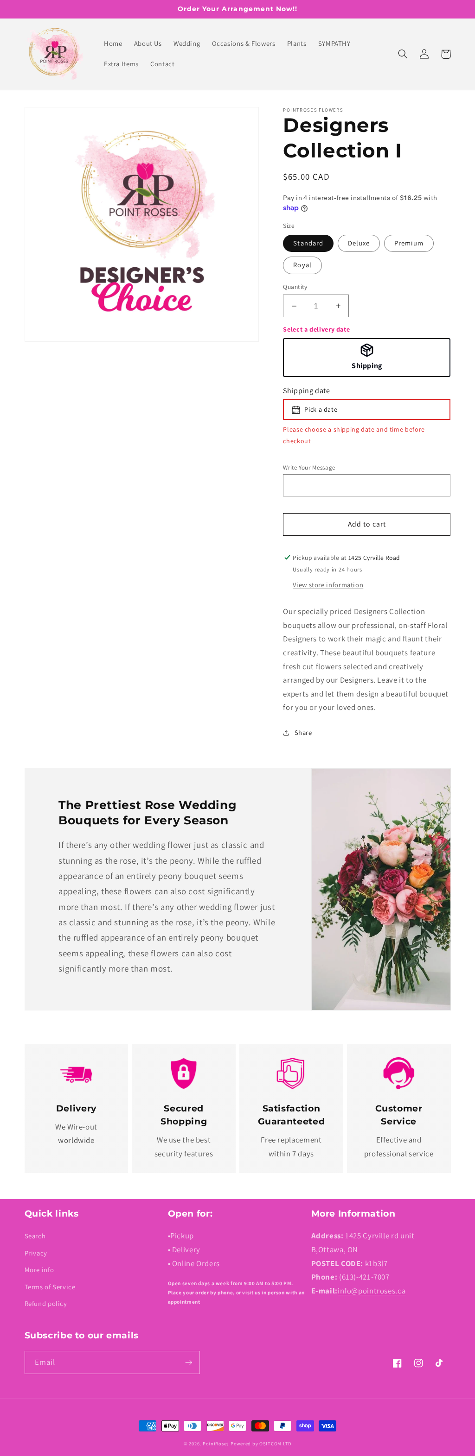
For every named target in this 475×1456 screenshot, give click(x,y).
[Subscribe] (188, 1362)
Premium (409, 242)
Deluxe (359, 242)
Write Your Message (309, 467)
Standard (308, 242)
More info (39, 1269)
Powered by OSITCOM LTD (261, 1443)
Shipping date (306, 390)
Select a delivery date (316, 329)
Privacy (36, 1253)
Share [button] (303, 732)
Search (35, 1235)
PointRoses (216, 1443)
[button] (403, 54)
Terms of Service (50, 1286)
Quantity (295, 286)
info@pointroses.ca (371, 1291)
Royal (302, 264)
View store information (328, 584)
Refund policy (46, 1303)
